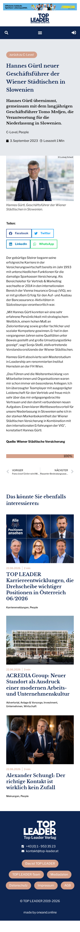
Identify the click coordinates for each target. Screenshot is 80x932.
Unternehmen (14, 706)
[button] (6, 32)
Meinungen (12, 796)
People (24, 132)
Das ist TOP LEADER (40, 863)
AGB (67, 885)
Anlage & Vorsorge (31, 702)
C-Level (11, 132)
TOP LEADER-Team (26, 874)
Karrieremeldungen (17, 607)
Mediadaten (59, 874)
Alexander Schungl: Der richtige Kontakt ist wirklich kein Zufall (35, 781)
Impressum (46, 885)
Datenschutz (18, 885)
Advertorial (12, 702)
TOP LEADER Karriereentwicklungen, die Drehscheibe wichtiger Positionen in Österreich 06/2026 (40, 587)
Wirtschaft (30, 706)
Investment (50, 702)
